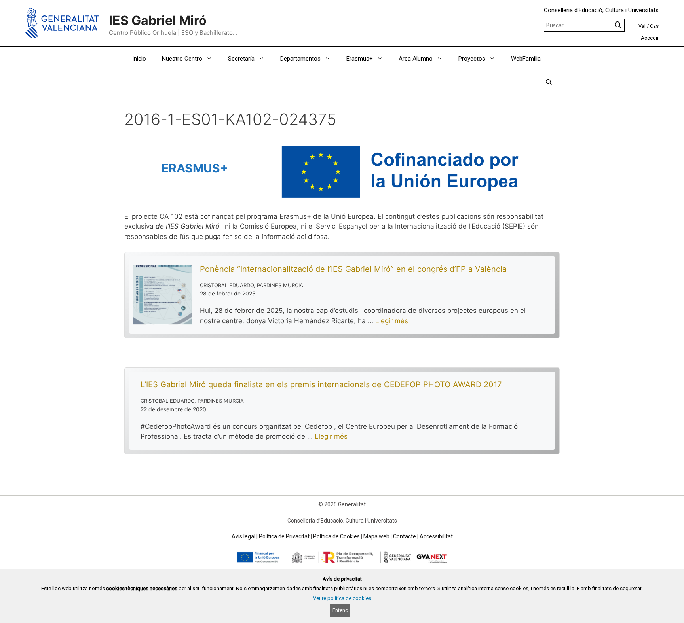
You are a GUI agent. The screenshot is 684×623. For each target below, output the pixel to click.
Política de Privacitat (284, 536)
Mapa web (376, 536)
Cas (654, 26)
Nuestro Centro (182, 58)
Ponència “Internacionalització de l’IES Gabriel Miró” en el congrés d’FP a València (353, 269)
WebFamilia (526, 58)
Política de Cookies (336, 536)
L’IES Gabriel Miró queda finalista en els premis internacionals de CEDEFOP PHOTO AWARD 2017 (321, 384)
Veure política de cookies (342, 598)
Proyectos (471, 58)
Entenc (340, 610)
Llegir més (391, 321)
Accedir (650, 38)
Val (642, 26)
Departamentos (300, 58)
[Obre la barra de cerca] (549, 82)
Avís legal (243, 536)
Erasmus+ (359, 58)
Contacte (404, 536)
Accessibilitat (436, 536)
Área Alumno (416, 58)
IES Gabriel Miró (158, 20)
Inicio (139, 58)
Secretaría (241, 58)
